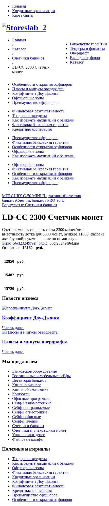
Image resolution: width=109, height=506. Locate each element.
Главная (19, 6)
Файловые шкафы (27, 439)
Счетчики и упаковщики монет (39, 430)
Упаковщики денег (28, 435)
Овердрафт (79, 53)
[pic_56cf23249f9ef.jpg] (22, 243)
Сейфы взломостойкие (31, 403)
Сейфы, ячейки (25, 421)
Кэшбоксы (21, 394)
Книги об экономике (30, 389)
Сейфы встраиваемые (31, 407)
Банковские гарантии (88, 44)
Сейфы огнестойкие (29, 412)
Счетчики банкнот (28, 58)
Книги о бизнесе (26, 385)
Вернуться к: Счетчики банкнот (29, 205)
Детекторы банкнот (29, 380)
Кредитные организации (33, 11)
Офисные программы (30, 398)
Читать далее (13, 327)
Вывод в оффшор (85, 57)
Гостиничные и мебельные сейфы (41, 376)
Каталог (77, 62)
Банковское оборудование (34, 371)
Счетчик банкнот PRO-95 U (40, 200)
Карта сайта (22, 15)
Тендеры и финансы (87, 48)
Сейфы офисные (26, 416)
